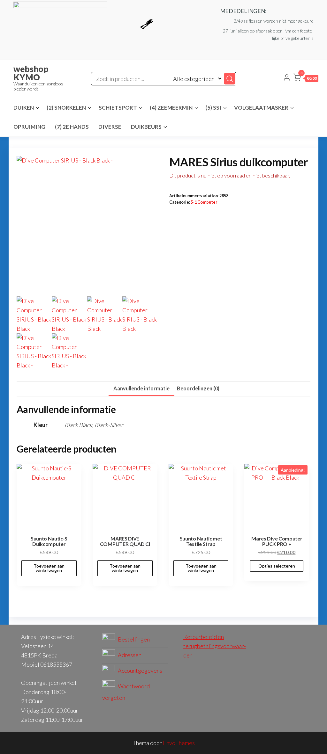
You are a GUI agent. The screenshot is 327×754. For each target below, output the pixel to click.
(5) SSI (213, 107)
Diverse (109, 126)
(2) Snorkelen (66, 107)
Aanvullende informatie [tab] (141, 388)
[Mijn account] (287, 78)
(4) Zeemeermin (171, 107)
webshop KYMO (31, 73)
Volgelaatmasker (261, 107)
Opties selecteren (276, 566)
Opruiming (29, 126)
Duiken (23, 107)
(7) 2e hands (72, 126)
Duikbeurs (146, 126)
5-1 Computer (204, 202)
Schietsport (118, 107)
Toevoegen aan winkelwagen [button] (49, 568)
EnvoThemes (179, 742)
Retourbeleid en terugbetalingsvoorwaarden (214, 646)
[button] (305, 79)
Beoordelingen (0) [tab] (198, 388)
